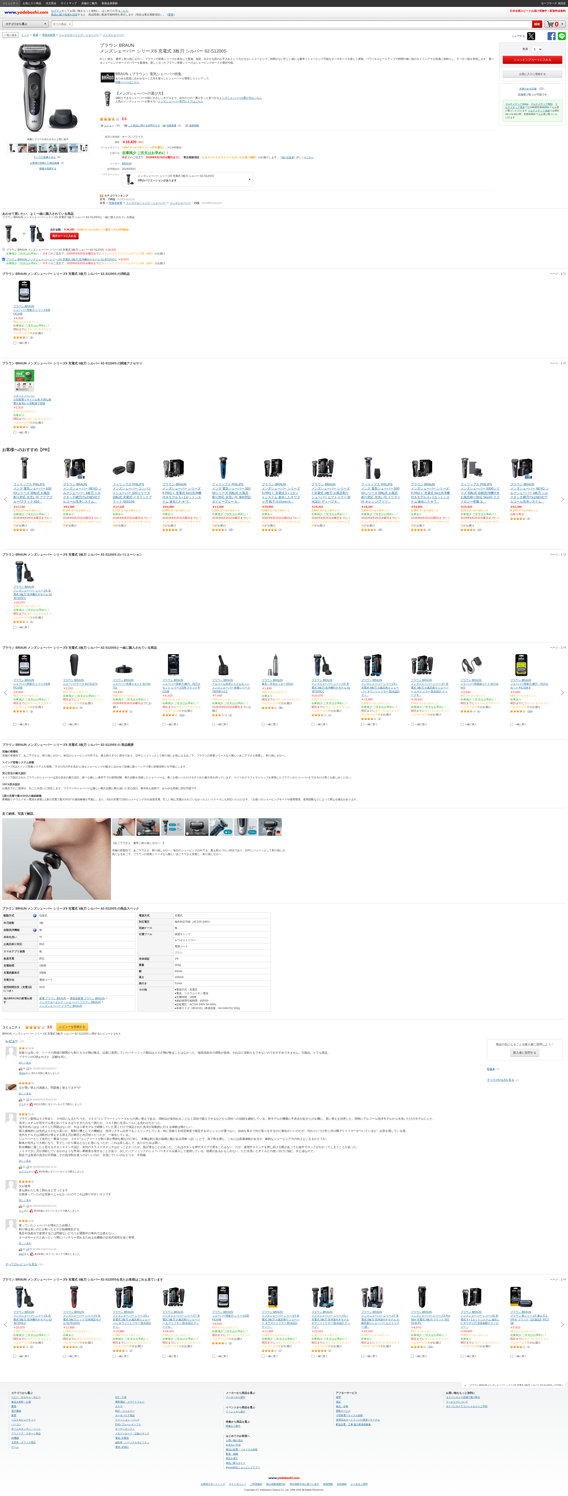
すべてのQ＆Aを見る (500, 1080)
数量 (525, 49)
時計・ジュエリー (125, 1411)
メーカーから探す (235, 1397)
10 (479, 529)
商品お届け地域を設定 (64, 14)
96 (280, 707)
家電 (102, 199)
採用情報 (328, 1484)
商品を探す (232, 1458)
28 (380, 529)
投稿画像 (171, 125)
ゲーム (15, 1447)
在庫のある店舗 (527, 88)
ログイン (56, 10)
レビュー (109, 125)
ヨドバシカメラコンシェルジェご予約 (466, 1406)
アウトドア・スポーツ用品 (26, 1433)
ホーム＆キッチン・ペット (26, 1429)
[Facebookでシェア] (552, 39)
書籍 (13, 1406)
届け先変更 (288, 157)
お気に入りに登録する (532, 74)
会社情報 (342, 1484)
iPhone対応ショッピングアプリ (243, 1467)
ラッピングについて (457, 1401)
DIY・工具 (120, 1397)
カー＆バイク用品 (125, 1415)
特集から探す (233, 1426)
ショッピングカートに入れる (532, 59)
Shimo (22, 1073)
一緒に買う (23, 343)
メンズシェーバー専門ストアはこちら (180, 101)
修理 (338, 1397)
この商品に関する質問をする (144, 125)
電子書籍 (16, 1411)
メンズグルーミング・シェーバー (146, 203)
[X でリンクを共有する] (531, 39)
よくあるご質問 (359, 1484)
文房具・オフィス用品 (23, 1442)
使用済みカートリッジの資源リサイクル (358, 1419)
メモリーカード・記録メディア (132, 1433)
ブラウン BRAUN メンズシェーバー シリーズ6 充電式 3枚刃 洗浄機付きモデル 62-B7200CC (61, 259)
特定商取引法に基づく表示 (304, 1484)
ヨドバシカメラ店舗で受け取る (463, 1397)
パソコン (16, 1424)
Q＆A (491, 1069)
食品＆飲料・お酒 (21, 1401)
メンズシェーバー (180, 203)
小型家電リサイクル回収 (349, 1415)
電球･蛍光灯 (122, 1447)
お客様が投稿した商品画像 (44, 163)
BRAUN (127, 163)
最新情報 (194, 125)
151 (430, 1346)
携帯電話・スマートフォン (129, 1401)
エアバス (24, 1171)
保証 (338, 1401)
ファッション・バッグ (127, 1419)
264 (530, 711)
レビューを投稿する (72, 1026)
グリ (21, 1104)
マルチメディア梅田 (542, 104)
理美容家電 (115, 203)
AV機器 (15, 1438)
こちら (124, 10)
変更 (171, 14)
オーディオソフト (125, 1429)
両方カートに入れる (64, 236)
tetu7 (21, 1254)
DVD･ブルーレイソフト (128, 1424)
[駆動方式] (35, 916)
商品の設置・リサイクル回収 (242, 1449)
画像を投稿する (47, 168)
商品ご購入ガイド (235, 1463)
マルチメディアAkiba (516, 104)
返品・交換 (342, 1406)
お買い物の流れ (234, 1440)
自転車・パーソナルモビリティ (132, 1442)
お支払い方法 (233, 1444)
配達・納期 (232, 1454)
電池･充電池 (122, 1438)
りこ (21, 1210)
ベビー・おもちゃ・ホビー (26, 1397)
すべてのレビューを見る (21, 1264)
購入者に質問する (524, 1052)
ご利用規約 (256, 1484)
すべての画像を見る (45, 157)
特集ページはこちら (127, 82)
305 (33, 427)
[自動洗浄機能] (35, 930)
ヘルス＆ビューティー (23, 1419)
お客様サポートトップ (213, 1484)
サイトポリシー (237, 1484)
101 (182, 715)
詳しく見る (25, 1062)
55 (231, 529)
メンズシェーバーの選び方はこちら (240, 98)
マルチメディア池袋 (539, 110)
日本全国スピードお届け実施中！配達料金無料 (538, 10)
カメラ (118, 1406)
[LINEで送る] (562, 39)
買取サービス (343, 1411)
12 (32, 529)
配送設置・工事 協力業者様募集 (353, 1424)
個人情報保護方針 (276, 1484)
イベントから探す (235, 1411)
